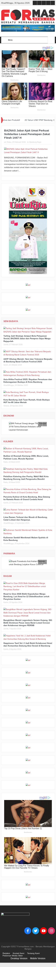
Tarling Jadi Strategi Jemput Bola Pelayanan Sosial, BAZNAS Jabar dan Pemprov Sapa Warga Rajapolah (27, 338)
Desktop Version (19, 958)
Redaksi (6, 953)
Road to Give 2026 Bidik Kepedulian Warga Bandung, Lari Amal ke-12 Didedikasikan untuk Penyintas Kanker (26, 596)
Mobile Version (37, 958)
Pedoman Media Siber (13, 955)
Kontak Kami (18, 953)
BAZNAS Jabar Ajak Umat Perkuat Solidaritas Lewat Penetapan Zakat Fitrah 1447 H (27, 134)
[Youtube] (43, 930)
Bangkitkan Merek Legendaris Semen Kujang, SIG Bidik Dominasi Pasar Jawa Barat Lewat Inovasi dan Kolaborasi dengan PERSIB (27, 623)
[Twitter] (35, 930)
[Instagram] (51, 930)
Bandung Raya (35, 142)
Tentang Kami (33, 953)
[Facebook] (27, 930)
